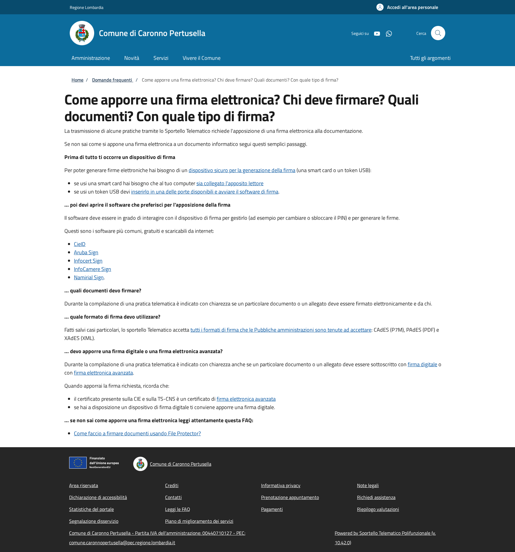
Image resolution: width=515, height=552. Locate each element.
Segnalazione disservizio (93, 521)
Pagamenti (272, 509)
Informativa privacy (280, 485)
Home (77, 79)
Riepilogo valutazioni (378, 509)
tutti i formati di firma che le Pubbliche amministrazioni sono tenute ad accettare (280, 330)
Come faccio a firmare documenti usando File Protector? (137, 433)
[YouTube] (375, 33)
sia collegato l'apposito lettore (229, 183)
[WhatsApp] (387, 33)
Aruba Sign (86, 252)
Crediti (172, 485)
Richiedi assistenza (376, 497)
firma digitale (422, 364)
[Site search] (438, 33)
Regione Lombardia (86, 7)
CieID (80, 244)
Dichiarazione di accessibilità (98, 497)
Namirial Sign (89, 277)
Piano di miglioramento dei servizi (199, 521)
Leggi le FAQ (177, 509)
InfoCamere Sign (92, 269)
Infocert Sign (88, 261)
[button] (407, 7)
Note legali (368, 485)
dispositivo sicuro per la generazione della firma (242, 170)
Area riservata (83, 485)
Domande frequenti (112, 79)
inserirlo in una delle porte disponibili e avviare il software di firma (204, 192)
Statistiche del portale (91, 509)
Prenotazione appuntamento (290, 497)
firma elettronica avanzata (103, 373)
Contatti (173, 497)
